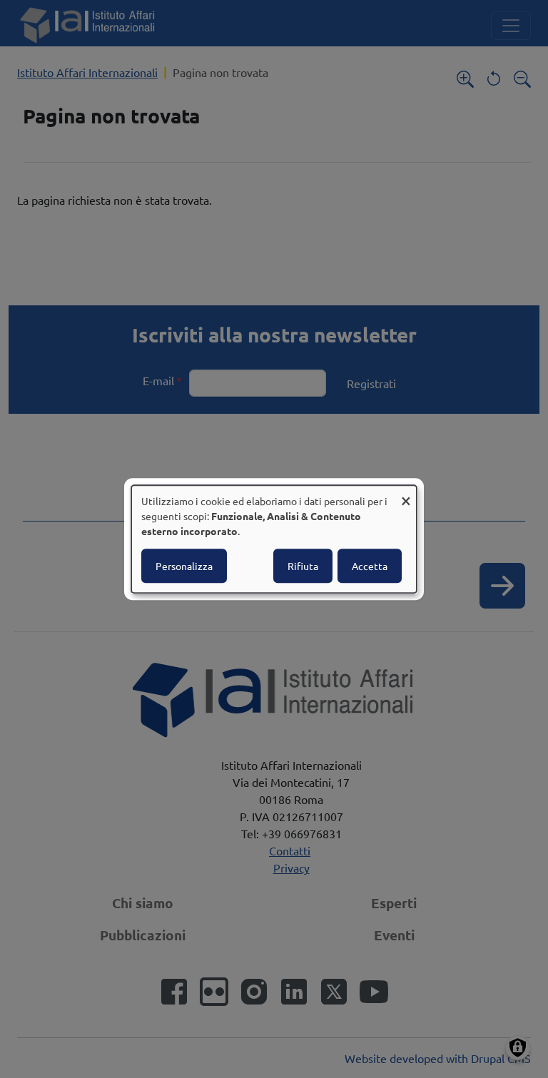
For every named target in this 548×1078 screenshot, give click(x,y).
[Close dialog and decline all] (406, 494)
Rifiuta (303, 565)
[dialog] (274, 539)
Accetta (369, 565)
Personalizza (184, 565)
